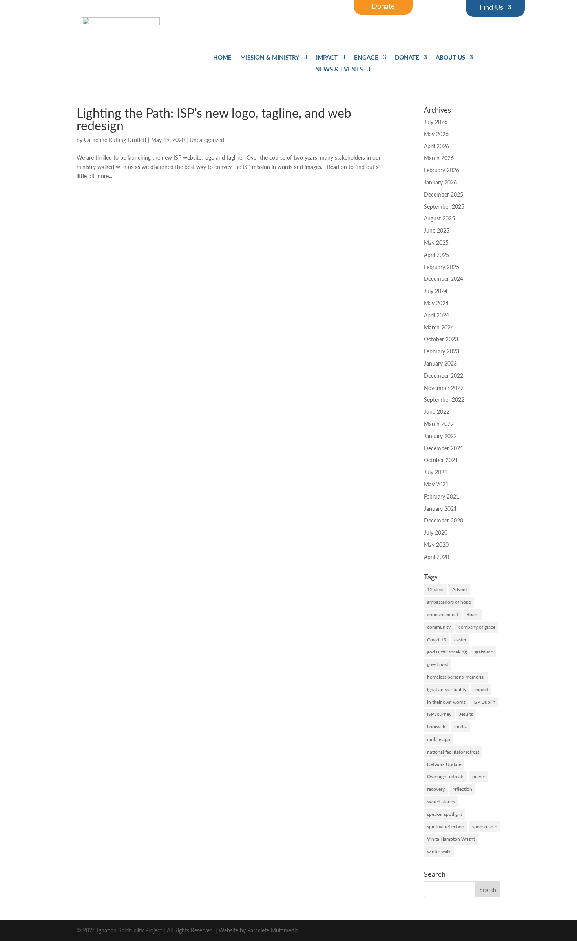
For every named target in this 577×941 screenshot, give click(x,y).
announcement (442, 614)
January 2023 (440, 363)
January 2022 (440, 436)
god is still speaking (447, 651)
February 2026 (441, 170)
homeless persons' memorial (456, 676)
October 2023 (441, 339)
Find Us (491, 8)
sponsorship (484, 826)
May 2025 (436, 242)
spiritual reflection (445, 826)
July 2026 (435, 122)
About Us (450, 58)
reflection (462, 789)
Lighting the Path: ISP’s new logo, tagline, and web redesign (214, 119)
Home (222, 58)
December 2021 (443, 448)
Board (472, 614)
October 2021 (441, 460)
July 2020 (435, 532)
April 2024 (436, 315)
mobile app (438, 739)
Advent (459, 589)
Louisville (436, 726)
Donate (407, 58)
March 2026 (439, 158)
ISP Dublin (484, 702)
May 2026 (436, 134)
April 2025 (436, 254)
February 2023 (441, 351)
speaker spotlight (444, 814)
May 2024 (436, 303)
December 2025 (443, 194)
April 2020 (436, 557)
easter (460, 639)
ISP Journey (439, 714)
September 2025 (444, 206)
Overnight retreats (445, 776)
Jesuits (466, 714)
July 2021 (435, 472)
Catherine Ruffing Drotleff (115, 140)
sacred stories (441, 801)
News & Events (339, 69)
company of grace (476, 627)
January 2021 (440, 508)
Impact (327, 58)
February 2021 (441, 496)
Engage (366, 58)
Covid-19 (436, 639)
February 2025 (441, 267)
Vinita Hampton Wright (451, 838)
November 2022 (444, 387)
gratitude (484, 651)
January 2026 (440, 182)
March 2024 (439, 327)
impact (481, 689)
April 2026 (436, 146)
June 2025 (436, 230)
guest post (437, 664)
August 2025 (439, 218)
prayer (478, 776)
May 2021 (436, 484)
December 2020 (443, 520)
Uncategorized (207, 140)
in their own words (446, 702)
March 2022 (439, 424)
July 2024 (435, 291)
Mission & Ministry (269, 58)
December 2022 (443, 375)
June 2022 (436, 411)
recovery (436, 789)
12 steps (435, 589)
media (460, 726)
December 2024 (443, 278)
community (439, 627)
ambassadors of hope (449, 602)
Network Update (444, 764)
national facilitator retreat (453, 751)
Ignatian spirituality (446, 689)
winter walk (439, 851)
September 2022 (444, 399)
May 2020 (436, 544)
